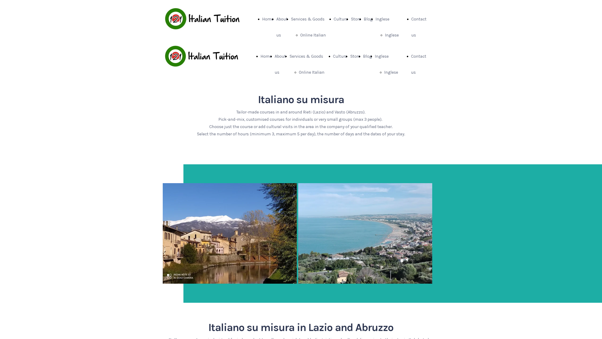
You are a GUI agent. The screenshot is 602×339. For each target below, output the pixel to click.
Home (267, 19)
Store (356, 19)
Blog (368, 19)
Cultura (341, 19)
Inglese (382, 19)
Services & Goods (308, 19)
